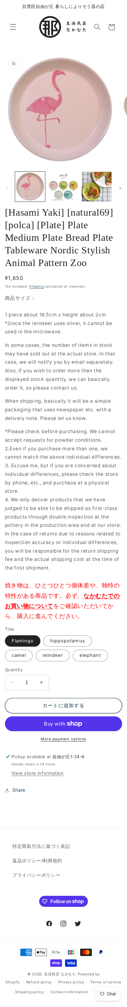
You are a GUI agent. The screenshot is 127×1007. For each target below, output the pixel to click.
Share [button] (19, 790)
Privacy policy (71, 982)
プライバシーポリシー (36, 875)
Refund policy (39, 982)
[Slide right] (120, 188)
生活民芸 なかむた (60, 974)
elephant (90, 655)
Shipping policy (29, 992)
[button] (13, 27)
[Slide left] (7, 188)
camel (19, 655)
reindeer (53, 655)
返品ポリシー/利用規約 (37, 861)
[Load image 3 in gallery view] (97, 187)
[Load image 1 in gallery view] (30, 187)
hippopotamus (67, 641)
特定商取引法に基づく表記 (41, 846)
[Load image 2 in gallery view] (63, 187)
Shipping (36, 286)
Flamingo (23, 641)
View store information (37, 773)
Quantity (14, 669)
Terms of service (105, 982)
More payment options (63, 739)
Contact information (69, 992)
